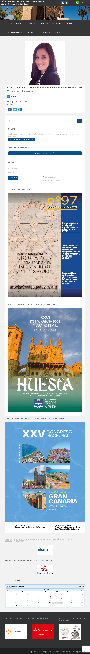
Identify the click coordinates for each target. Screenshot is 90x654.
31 (16, 605)
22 (72, 601)
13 (50, 599)
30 (82, 603)
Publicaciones (32, 32)
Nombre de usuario (15, 168)
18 (27, 601)
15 (72, 599)
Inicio (10, 24)
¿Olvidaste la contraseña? (52, 180)
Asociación (19, 24)
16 (82, 599)
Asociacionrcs (28, 91)
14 (61, 599)
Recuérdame (50, 177)
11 (27, 599)
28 (61, 603)
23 (82, 601)
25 (27, 603)
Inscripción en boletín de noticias (22, 140)
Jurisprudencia (57, 24)
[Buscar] (79, 121)
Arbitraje (69, 24)
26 (39, 603)
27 (50, 603)
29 (72, 603)
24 (16, 603)
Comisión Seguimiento (16, 32)
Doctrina (45, 32)
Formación (32, 24)
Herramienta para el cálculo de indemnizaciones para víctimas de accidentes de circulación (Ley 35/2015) (43, 540)
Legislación (45, 24)
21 (61, 601)
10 (16, 599)
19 (39, 601)
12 (39, 599)
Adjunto (13, 96)
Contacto (56, 32)
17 (16, 601)
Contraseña (13, 172)
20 (50, 601)
